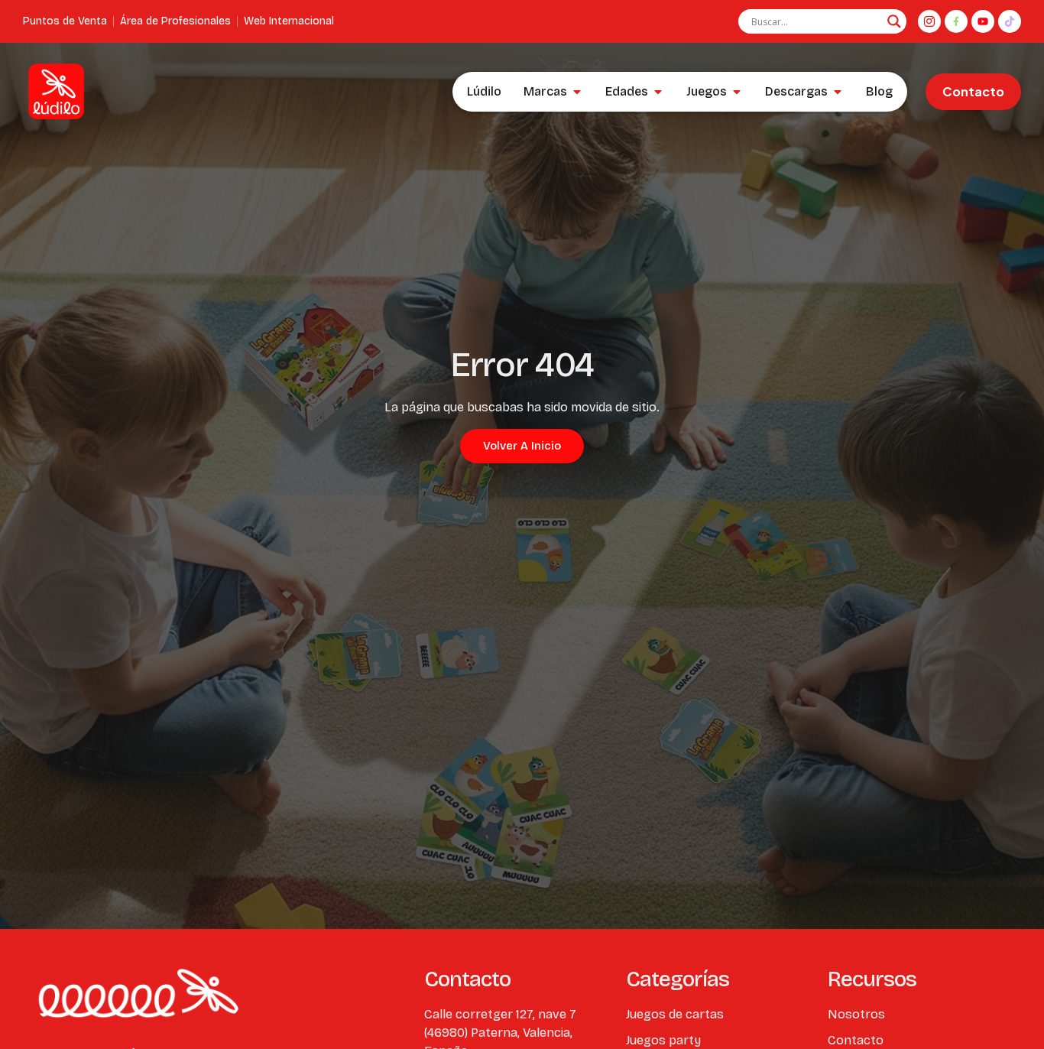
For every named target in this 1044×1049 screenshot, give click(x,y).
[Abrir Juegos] (737, 92)
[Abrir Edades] (658, 92)
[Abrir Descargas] (838, 92)
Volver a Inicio (522, 446)
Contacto (973, 91)
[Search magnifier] (894, 21)
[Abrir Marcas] (577, 92)
